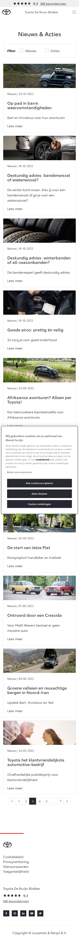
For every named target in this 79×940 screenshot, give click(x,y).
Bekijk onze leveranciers (19, 471)
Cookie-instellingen (39, 503)
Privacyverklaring (16, 861)
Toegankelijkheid (16, 871)
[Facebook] (6, 913)
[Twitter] (40, 913)
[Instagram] (15, 913)
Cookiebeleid (13, 856)
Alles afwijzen (39, 493)
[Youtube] (32, 913)
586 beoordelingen (53, 3)
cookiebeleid (42, 459)
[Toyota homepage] (6, 12)
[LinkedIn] (23, 913)
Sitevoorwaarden (16, 866)
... (53, 801)
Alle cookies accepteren (39, 482)
